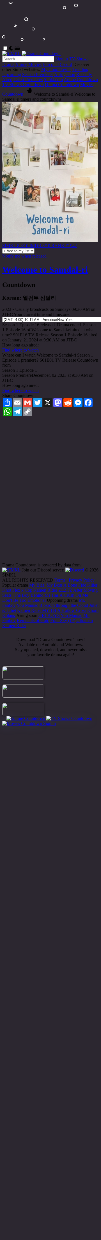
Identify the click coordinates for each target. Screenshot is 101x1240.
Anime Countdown (81, 79)
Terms (59, 580)
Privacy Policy (82, 580)
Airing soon (64, 74)
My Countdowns (56, 69)
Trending (80, 69)
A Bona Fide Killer (80, 585)
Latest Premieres (28, 79)
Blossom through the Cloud (63, 605)
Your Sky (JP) (62, 620)
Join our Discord (57, 64)
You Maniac (27, 605)
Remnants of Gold (33, 620)
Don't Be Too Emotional (24, 600)
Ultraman (84, 620)
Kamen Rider (14, 625)
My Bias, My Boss (46, 585)
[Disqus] (50, 491)
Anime (21, 64)
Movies (35, 64)
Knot (6, 590)
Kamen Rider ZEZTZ (52, 590)
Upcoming (11, 74)
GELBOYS (49, 615)
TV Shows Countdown (23, 84)
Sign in (61, 58)
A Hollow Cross (71, 610)
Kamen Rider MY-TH (36, 610)
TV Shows (78, 58)
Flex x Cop (22, 590)
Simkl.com (53, 79)
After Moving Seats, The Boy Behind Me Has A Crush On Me (50, 593)
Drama (8, 64)
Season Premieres (37, 74)
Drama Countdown (62, 84)
